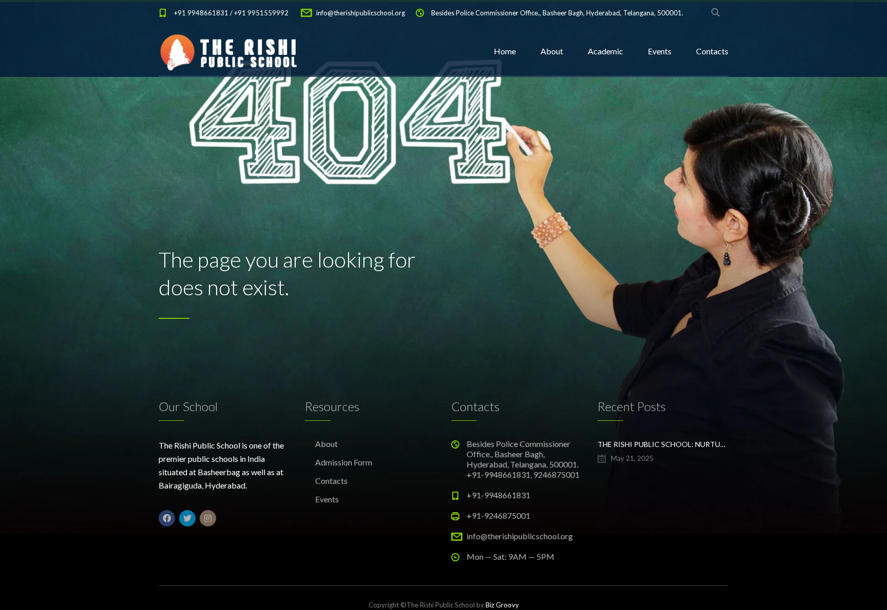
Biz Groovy (502, 605)
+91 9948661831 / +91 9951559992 (231, 13)
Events (659, 51)
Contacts (712, 51)
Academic (605, 51)
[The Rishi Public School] (230, 51)
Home (505, 51)
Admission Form (343, 462)
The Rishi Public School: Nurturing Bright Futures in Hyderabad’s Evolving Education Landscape (662, 444)
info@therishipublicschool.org (360, 13)
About (552, 51)
